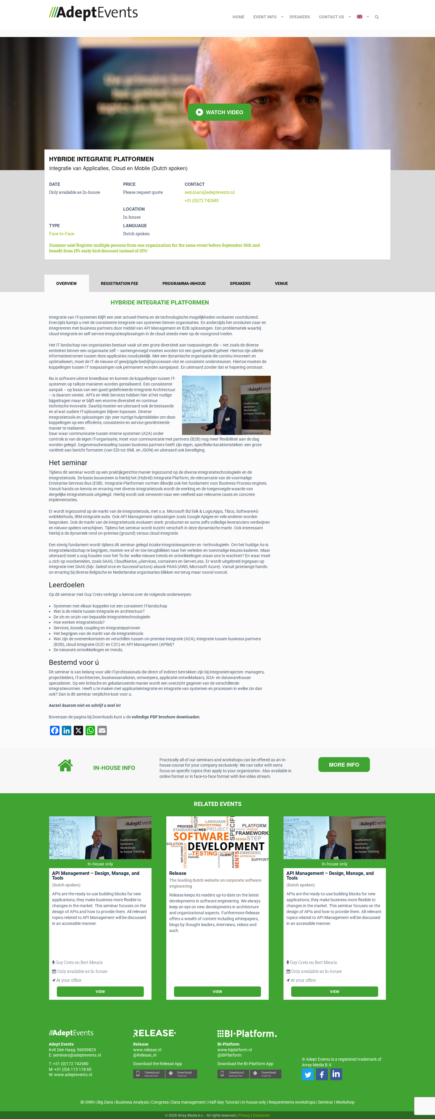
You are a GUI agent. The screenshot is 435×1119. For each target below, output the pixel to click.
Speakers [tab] (240, 283)
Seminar (325, 1102)
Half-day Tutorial (223, 1102)
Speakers (299, 16)
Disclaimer (261, 1115)
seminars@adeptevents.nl (210, 192)
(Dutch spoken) (66, 885)
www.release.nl (147, 1049)
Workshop (345, 1102)
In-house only (253, 1102)
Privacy (244, 1115)
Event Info (265, 16)
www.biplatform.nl (235, 1049)
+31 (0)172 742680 (202, 200)
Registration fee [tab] (119, 283)
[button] (308, 1074)
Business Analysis (132, 1102)
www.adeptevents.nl (73, 1074)
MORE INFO (344, 764)
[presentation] (15, 103)
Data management (188, 1102)
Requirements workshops (292, 1102)
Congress (160, 1102)
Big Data (105, 1102)
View (100, 991)
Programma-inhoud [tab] (184, 283)
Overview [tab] (66, 283)
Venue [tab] (281, 283)
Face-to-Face (61, 233)
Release (177, 873)
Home (238, 16)
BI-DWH (87, 1102)
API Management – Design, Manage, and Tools (95, 875)
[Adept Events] (93, 12)
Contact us (331, 16)
